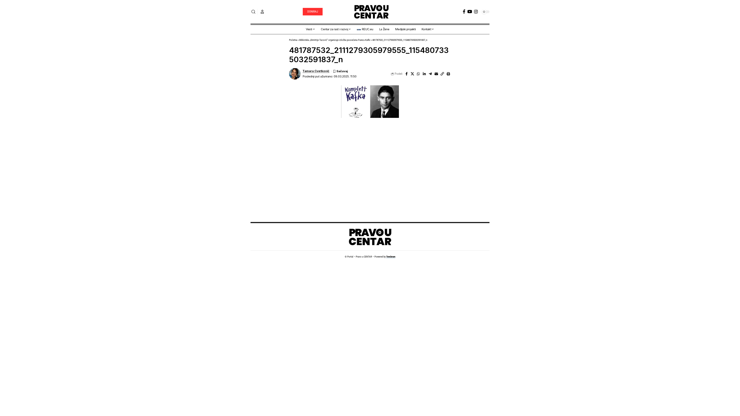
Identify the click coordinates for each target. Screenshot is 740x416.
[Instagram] (476, 11)
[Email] (436, 74)
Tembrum (390, 256)
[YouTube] (469, 11)
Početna (293, 40)
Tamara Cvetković (316, 71)
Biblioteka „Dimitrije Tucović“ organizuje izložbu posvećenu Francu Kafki (334, 40)
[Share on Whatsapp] (418, 74)
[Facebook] (464, 11)
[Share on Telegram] (430, 74)
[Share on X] (412, 74)
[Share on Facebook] (406, 74)
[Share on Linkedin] (424, 74)
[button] (253, 11)
